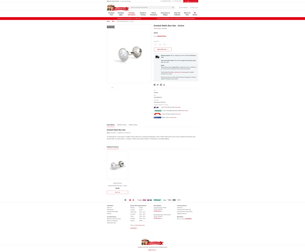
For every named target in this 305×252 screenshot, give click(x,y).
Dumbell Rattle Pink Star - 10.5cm (117, 185)
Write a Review (157, 28)
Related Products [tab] (113, 147)
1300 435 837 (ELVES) (114, 1)
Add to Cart (117, 192)
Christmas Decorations (131, 13)
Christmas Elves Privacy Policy (184, 211)
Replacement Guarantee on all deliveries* (130, 18)
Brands (195, 14)
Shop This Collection (177, 13)
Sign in (182, 7)
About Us (109, 207)
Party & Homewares (153, 13)
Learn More (133, 228)
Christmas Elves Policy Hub (184, 209)
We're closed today (126, 1)
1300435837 (188, 218)
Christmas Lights (121, 13)
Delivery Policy (121, 125)
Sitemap (109, 213)
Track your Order (177, 1)
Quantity (156, 41)
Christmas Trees (111, 13)
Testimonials (110, 209)
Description (111, 125)
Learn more (178, 107)
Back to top (152, 250)
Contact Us (180, 207)
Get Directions (158, 211)
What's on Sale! (187, 13)
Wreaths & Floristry (143, 13)
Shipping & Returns (166, 1)
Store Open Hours (140, 225)
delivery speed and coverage (178, 72)
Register (186, 7)
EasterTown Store (111, 222)
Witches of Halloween (112, 220)
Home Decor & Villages (165, 13)
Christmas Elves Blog (112, 211)
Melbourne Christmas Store (114, 218)
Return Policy (133, 125)
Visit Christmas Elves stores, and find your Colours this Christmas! (177, 18)
